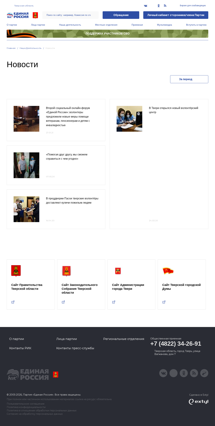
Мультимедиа (164, 24)
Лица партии (38, 24)
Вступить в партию (196, 24)
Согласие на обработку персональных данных (35, 414)
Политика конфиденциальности (26, 407)
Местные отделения (106, 24)
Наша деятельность (70, 24)
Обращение (121, 15)
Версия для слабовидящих (192, 5)
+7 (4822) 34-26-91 (175, 343)
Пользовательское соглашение (26, 403)
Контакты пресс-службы (75, 348)
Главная (11, 48)
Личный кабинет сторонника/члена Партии (175, 15)
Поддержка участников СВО (108, 33)
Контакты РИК (20, 348)
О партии (12, 24)
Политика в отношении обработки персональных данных (41, 410)
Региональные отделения (123, 339)
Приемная (137, 24)
